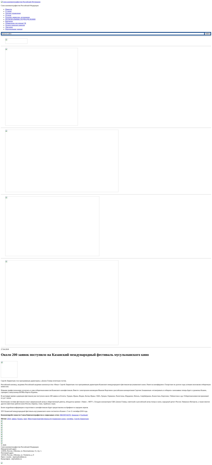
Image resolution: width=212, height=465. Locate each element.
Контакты (9, 21)
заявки (14, 419)
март (25, 419)
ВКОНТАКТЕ (65, 415)
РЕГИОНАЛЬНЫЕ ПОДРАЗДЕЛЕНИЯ (20, 19)
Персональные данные (13, 29)
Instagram (75, 415)
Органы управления (13, 13)
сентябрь (70, 419)
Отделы (8, 15)
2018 (9, 419)
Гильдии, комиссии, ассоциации (17, 17)
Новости (8, 9)
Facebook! (84, 415)
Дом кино (9, 27)
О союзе (8, 11)
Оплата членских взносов (15, 25)
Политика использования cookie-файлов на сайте (19, 461)
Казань (20, 419)
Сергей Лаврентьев (81, 419)
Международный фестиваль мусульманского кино (47, 419)
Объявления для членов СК (15, 23)
